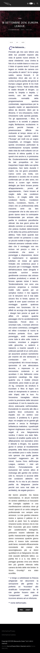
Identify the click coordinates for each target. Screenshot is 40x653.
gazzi (23, 42)
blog (11, 42)
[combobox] (37, 3)
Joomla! (4, 646)
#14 (17, 42)
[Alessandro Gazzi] (7, 3)
